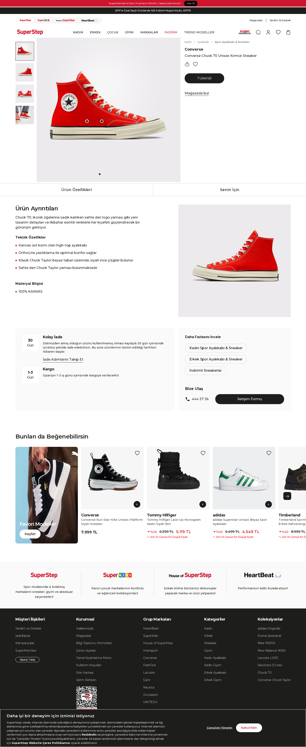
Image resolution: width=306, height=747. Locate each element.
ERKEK (95, 32)
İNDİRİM (171, 32)
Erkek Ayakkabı (215, 673)
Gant (146, 680)
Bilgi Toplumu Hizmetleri (94, 643)
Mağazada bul (197, 93)
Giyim (208, 650)
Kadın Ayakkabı (215, 658)
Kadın (188, 42)
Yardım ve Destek (28, 628)
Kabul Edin (249, 727)
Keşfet (30, 534)
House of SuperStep (158, 643)
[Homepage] (32, 32)
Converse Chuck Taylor (274, 680)
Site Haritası (84, 673)
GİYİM (129, 32)
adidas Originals (269, 628)
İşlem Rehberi (86, 680)
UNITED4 (150, 702)
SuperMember (26, 650)
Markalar (210, 643)
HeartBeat (151, 628)
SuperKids (150, 636)
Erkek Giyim (213, 680)
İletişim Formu (250, 399)
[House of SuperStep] (65, 20)
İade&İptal (22, 636)
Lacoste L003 (268, 658)
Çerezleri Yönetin (219, 727)
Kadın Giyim (212, 665)
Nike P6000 (266, 643)
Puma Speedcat (269, 636)
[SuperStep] (25, 20)
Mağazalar (256, 20)
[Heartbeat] (89, 20)
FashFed (149, 665)
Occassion (150, 695)
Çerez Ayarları (86, 650)
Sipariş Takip (27, 659)
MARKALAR (149, 32)
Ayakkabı (203, 42)
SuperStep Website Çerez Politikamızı (41, 742)
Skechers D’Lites (270, 665)
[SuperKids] (43, 20)
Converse (194, 49)
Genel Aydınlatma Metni (93, 658)
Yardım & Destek (280, 20)
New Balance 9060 (272, 650)
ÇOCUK (112, 32)
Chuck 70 (265, 673)
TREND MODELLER (199, 32)
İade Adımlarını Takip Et (63, 359)
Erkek (208, 636)
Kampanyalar (24, 643)
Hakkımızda (84, 628)
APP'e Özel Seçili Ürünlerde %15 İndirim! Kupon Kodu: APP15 (153, 10)
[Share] (187, 64)
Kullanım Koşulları (88, 665)
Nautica (148, 687)
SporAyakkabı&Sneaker (232, 42)
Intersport (150, 650)
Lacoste (149, 673)
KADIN (78, 32)
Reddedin (89, 734)
